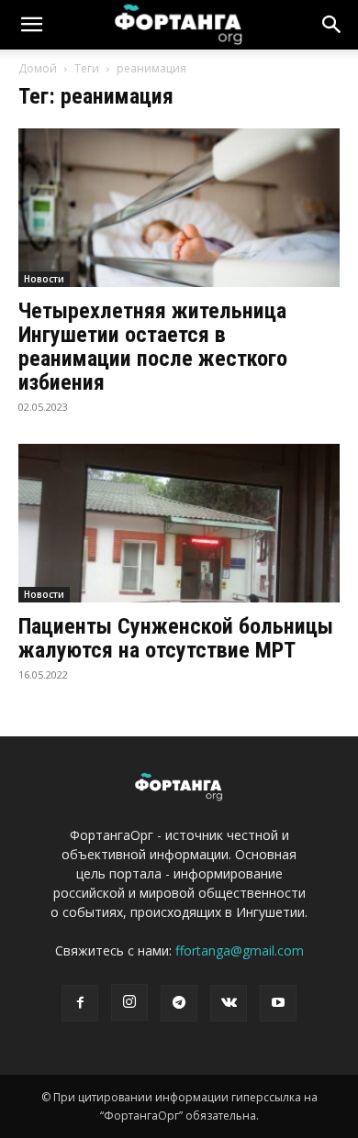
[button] (332, 25)
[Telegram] (179, 1003)
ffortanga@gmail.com (239, 950)
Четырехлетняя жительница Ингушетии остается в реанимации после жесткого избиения (152, 346)
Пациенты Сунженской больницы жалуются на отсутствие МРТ (175, 638)
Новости (44, 278)
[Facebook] (80, 1003)
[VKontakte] (228, 1003)
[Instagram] (129, 1002)
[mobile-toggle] (31, 25)
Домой (37, 68)
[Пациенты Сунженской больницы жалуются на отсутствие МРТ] (179, 523)
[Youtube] (278, 1003)
